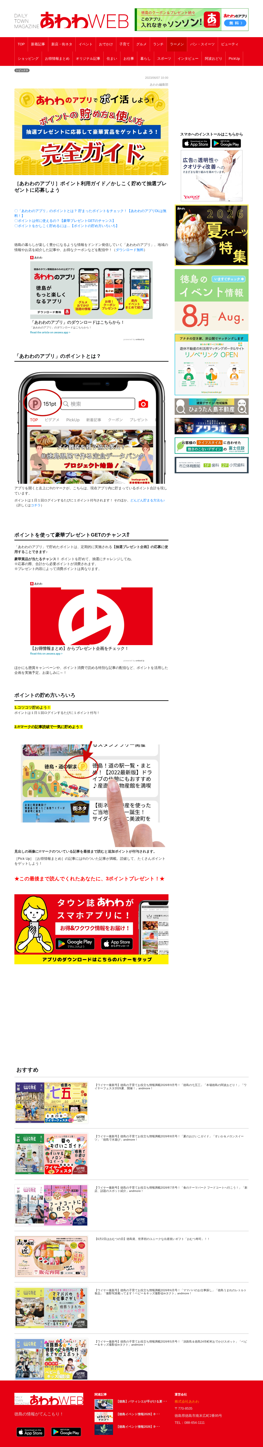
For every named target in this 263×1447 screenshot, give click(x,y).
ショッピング (28, 59)
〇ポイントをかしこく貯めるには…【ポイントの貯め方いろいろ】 (66, 226)
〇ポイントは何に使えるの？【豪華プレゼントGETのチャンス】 (65, 221)
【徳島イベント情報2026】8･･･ (138, 1414)
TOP (21, 44)
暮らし (145, 59)
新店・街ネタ (61, 44)
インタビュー (188, 59)
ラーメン (177, 44)
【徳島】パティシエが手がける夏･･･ (141, 1401)
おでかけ (106, 44)
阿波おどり (213, 59)
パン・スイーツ (202, 44)
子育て (124, 44)
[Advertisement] (91, 1010)
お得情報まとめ (57, 59)
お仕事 (128, 59)
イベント (86, 44)
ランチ (158, 44)
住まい (112, 59)
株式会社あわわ (187, 1401)
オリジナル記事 (88, 59)
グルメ (141, 44)
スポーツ (164, 59)
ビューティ (230, 44)
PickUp (234, 59)
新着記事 (38, 44)
